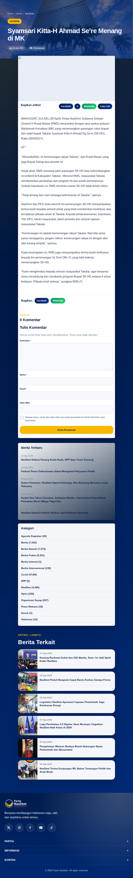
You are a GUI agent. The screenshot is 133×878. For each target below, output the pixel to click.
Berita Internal (29, 561)
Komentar (25, 340)
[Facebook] (30, 827)
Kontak (66, 859)
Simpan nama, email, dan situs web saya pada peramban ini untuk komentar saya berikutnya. (65, 419)
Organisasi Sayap (31, 600)
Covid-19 (26, 574)
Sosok (25, 613)
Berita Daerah (29, 549)
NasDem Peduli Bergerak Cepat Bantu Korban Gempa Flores (75, 679)
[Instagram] (19, 827)
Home (10, 13)
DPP (23, 581)
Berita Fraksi (28, 555)
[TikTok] (51, 827)
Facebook (66, 106)
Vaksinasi (26, 619)
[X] (9, 827)
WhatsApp (89, 106)
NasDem (26, 587)
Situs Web (25, 403)
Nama (23, 375)
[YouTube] (41, 827)
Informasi (66, 850)
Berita (19, 13)
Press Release (29, 606)
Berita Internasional (32, 568)
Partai (66, 841)
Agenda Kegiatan (31, 536)
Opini (24, 593)
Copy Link (105, 106)
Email (23, 389)
